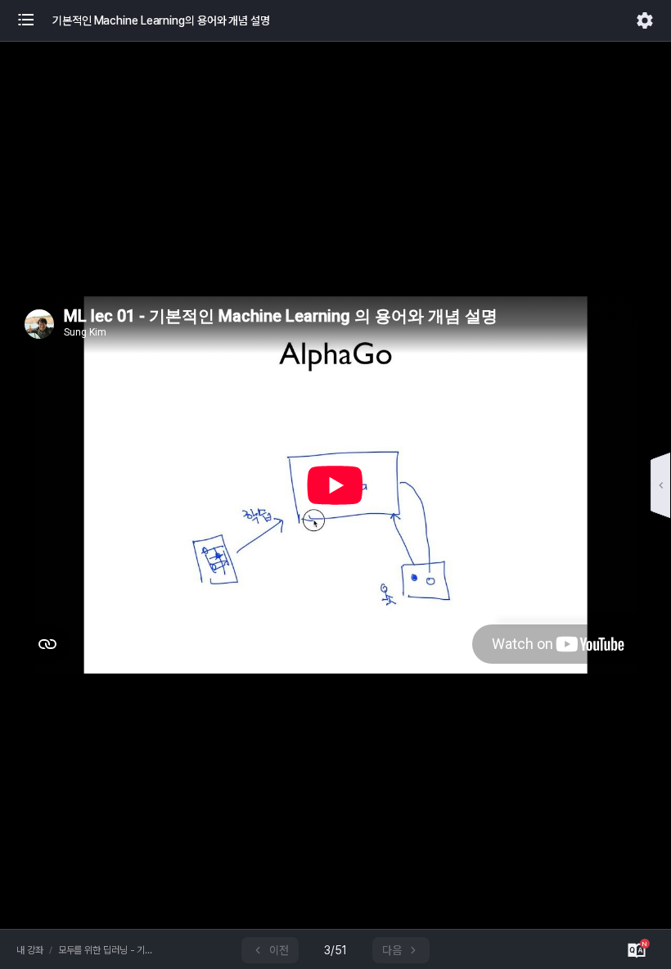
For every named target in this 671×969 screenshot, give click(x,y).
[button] (34, 20)
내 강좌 (29, 950)
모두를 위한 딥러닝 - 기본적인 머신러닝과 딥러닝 (108, 950)
